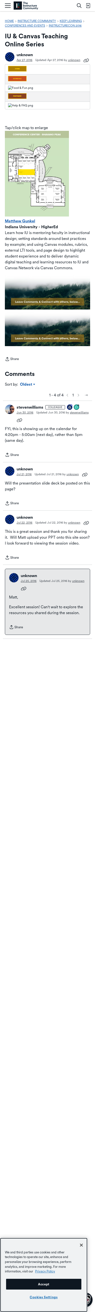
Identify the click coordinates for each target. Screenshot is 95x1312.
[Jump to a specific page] (86, 395)
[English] (26, 5)
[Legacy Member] (70, 407)
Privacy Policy (45, 1271)
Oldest (26, 384)
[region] (43, 1275)
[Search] (79, 5)
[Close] (81, 1245)
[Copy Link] (86, 60)
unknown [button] (25, 54)
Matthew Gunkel (20, 221)
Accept (43, 1284)
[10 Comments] (77, 407)
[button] (10, 57)
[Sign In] (88, 5)
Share (12, 359)
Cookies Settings (44, 1297)
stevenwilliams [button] (30, 407)
